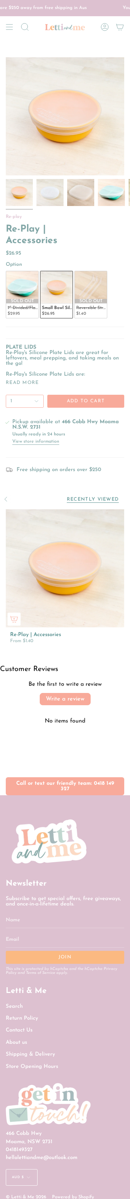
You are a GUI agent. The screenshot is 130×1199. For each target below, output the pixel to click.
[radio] (22, 295)
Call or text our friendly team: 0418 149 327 (65, 786)
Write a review (65, 699)
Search (14, 1006)
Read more (22, 382)
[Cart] (120, 27)
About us (16, 1042)
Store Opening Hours (32, 1066)
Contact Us (19, 1030)
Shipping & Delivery (30, 1054)
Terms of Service (40, 973)
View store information (35, 441)
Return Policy (22, 1018)
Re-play (14, 217)
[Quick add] (14, 619)
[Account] (104, 27)
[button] (25, 27)
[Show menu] (9, 27)
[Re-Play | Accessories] (65, 568)
